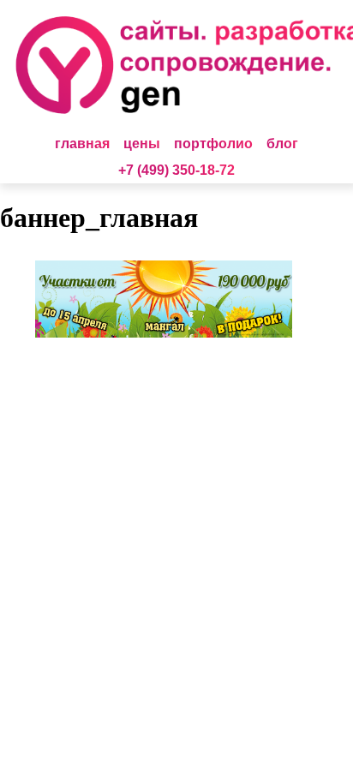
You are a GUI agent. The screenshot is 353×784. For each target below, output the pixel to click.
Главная (82, 143)
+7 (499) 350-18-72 (176, 170)
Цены (141, 143)
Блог (282, 143)
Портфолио (213, 143)
